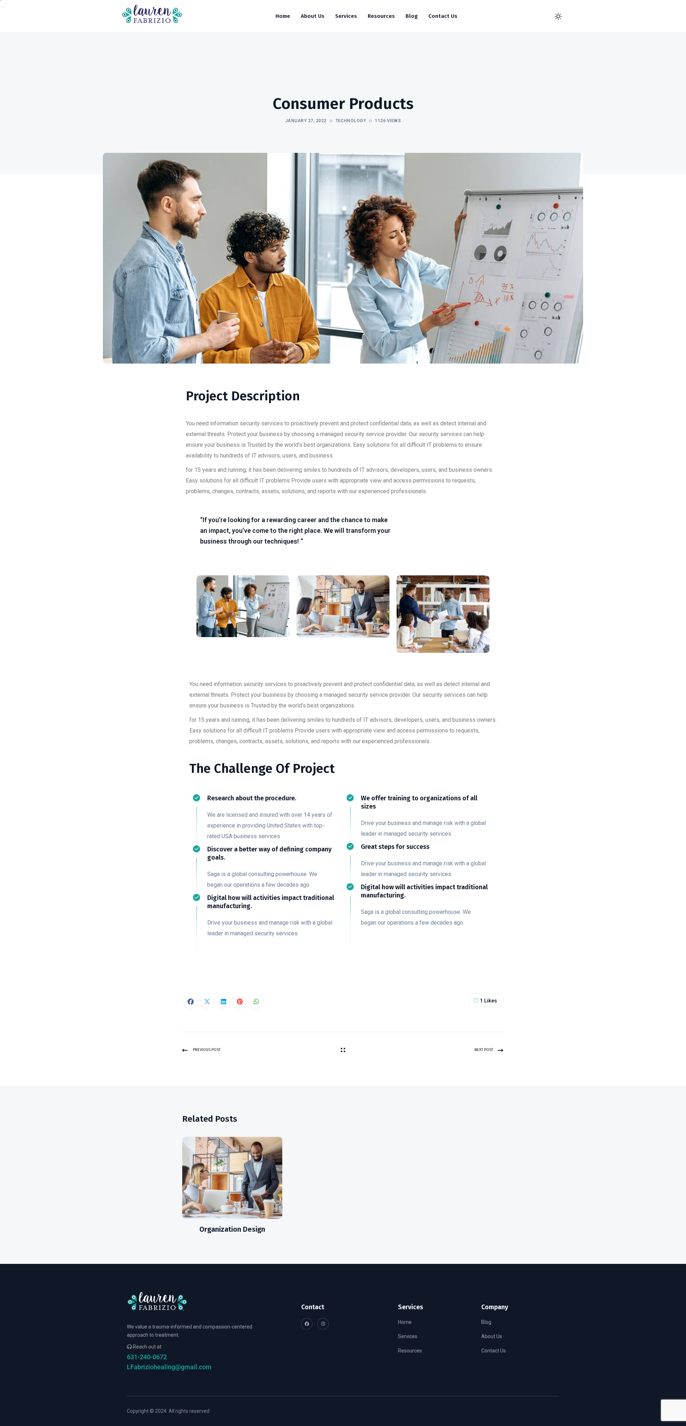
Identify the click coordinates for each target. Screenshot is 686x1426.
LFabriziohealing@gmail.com (169, 1367)
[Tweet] (207, 1001)
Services (407, 1336)
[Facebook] (190, 1001)
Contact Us (493, 1351)
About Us (491, 1336)
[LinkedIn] (223, 1001)
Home (405, 1322)
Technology (350, 120)
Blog (486, 1322)
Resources (410, 1351)
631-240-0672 (147, 1357)
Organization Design (232, 1229)
